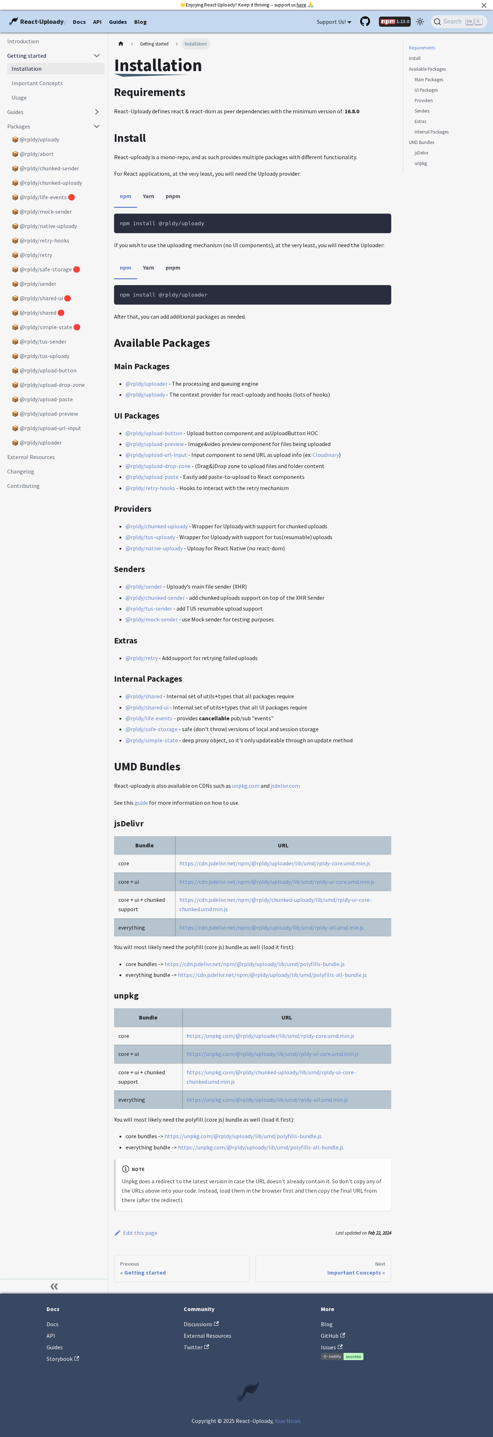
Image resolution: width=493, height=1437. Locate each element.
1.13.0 (402, 21)
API (97, 21)
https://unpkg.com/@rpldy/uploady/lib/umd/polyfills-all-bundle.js (261, 1147)
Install (414, 58)
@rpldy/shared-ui (147, 707)
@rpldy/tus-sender (149, 608)
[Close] (484, 5)
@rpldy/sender (144, 586)
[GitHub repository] (366, 21)
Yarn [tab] (148, 196)
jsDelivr (421, 153)
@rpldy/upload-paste (152, 476)
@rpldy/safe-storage (152, 729)
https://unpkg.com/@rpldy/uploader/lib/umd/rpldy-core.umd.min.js (270, 1035)
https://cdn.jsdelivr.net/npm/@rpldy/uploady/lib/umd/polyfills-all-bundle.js (272, 974)
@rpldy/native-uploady (154, 548)
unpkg (421, 163)
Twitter (193, 1347)
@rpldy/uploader (146, 383)
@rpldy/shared (144, 696)
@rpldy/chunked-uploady (157, 526)
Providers (424, 100)
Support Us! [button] (331, 21)
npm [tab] (125, 196)
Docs (79, 21)
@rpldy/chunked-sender (155, 597)
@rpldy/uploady (145, 394)
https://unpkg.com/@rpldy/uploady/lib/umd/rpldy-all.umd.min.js (267, 1099)
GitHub (330, 1335)
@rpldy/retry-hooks (150, 488)
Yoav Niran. (288, 1420)
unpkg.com (245, 785)
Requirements (422, 48)
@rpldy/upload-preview (155, 443)
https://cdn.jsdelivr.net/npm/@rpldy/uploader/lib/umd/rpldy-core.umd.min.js (274, 863)
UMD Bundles (421, 142)
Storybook (60, 1358)
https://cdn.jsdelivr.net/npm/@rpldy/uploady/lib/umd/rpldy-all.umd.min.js (271, 927)
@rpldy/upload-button (154, 433)
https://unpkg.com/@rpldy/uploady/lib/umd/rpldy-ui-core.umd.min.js (273, 1053)
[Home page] (121, 43)
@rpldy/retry (142, 657)
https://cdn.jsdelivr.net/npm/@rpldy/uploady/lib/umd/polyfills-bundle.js (255, 964)
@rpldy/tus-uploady (150, 537)
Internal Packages (432, 132)
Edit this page (140, 1232)
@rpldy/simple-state (152, 740)
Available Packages (427, 68)
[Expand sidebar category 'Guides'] (97, 112)
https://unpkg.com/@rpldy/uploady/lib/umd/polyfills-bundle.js (243, 1136)
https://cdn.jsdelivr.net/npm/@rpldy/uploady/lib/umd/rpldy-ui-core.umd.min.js (277, 881)
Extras (420, 121)
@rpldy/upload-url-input (156, 454)
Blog (140, 21)
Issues (328, 1347)
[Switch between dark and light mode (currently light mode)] (420, 21)
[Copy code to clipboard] (382, 222)
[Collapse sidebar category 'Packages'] (97, 126)
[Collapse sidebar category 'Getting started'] (97, 55)
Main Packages (429, 79)
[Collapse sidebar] (54, 1286)
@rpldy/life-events (149, 718)
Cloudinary (326, 454)
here (301, 5)
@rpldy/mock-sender (152, 619)
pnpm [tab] (173, 196)
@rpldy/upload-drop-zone (158, 465)
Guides (118, 21)
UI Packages (426, 89)
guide (141, 802)
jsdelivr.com (285, 785)
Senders (422, 111)
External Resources (207, 1335)
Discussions (198, 1324)
